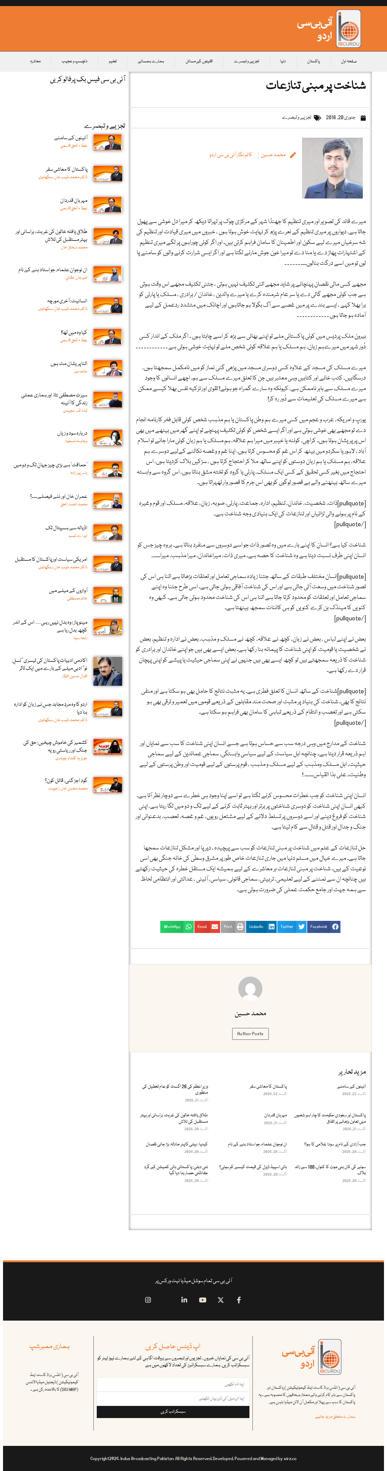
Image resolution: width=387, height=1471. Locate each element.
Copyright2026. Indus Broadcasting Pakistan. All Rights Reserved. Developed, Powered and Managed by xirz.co (193, 1458)
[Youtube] (202, 1300)
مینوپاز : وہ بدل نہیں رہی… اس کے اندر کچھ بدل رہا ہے (50, 627)
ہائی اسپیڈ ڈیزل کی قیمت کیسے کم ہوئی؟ (253, 1167)
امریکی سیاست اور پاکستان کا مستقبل (51, 560)
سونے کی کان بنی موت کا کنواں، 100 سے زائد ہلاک (330, 1170)
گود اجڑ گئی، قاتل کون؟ (66, 781)
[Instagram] (148, 1300)
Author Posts (250, 1033)
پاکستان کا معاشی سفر (268, 1086)
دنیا (283, 61)
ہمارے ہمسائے (151, 61)
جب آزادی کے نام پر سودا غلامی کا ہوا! (335, 1144)
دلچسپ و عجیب (74, 61)
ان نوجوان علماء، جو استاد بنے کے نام (257, 1144)
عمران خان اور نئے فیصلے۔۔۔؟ (58, 497)
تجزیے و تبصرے (246, 61)
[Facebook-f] (239, 1300)
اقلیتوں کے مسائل (199, 61)
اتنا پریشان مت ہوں (68, 364)
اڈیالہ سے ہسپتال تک (66, 528)
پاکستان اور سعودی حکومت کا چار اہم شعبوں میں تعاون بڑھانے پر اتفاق (330, 1118)
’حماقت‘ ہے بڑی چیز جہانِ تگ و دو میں (50, 465)
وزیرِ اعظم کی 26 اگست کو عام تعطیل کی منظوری (175, 1089)
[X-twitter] (221, 1300)
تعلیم (113, 61)
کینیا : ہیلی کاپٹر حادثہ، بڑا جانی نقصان (177, 1144)
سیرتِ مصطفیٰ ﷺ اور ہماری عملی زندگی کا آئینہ (54, 399)
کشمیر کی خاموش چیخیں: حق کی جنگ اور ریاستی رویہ (55, 747)
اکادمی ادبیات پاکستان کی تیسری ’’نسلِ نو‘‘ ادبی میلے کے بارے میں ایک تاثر (49, 665)
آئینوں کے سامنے (351, 1086)
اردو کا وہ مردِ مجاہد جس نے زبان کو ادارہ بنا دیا (50, 709)
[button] (323, 927)
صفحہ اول (349, 61)
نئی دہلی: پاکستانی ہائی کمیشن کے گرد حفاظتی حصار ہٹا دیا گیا (176, 1170)
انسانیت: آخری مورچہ (67, 301)
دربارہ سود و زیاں (72, 433)
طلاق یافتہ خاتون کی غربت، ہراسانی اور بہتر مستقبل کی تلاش (174, 1118)
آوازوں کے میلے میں (68, 591)
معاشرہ (35, 61)
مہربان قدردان (275, 1115)
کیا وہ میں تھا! (74, 333)
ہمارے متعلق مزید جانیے (335, 1417)
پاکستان (313, 61)
